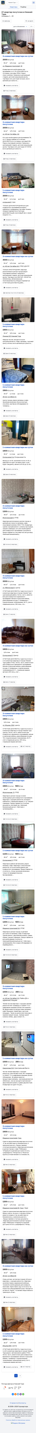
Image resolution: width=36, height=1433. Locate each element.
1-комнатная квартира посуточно (13, 191)
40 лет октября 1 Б (9, 397)
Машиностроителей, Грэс (12, 1138)
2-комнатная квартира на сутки (18, 56)
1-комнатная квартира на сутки (18, 447)
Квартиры (13, 7)
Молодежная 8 (8, 518)
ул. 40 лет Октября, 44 (11, 134)
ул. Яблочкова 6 (8, 588)
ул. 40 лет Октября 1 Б (11, 998)
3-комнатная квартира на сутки (18, 646)
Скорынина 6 (7, 655)
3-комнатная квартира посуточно (13, 577)
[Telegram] (18, 1394)
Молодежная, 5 (8, 792)
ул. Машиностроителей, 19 (12, 66)
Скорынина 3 (7, 860)
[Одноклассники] (15, 1394)
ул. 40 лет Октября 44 (11, 266)
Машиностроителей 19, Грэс (13, 1208)
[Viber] (20, 1394)
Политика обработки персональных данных (18, 1420)
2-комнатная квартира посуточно (13, 123)
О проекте (13, 1403)
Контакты (22, 1403)
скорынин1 (7, 202)
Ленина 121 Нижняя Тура (12, 336)
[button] (33, 2)
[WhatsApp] (23, 1394)
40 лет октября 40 (9, 1276)
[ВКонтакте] (13, 1394)
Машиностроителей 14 (11, 928)
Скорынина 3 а (8, 457)
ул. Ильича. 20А (8, 725)
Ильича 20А (7, 1346)
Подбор (23, 7)
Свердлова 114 (8, 1068)
